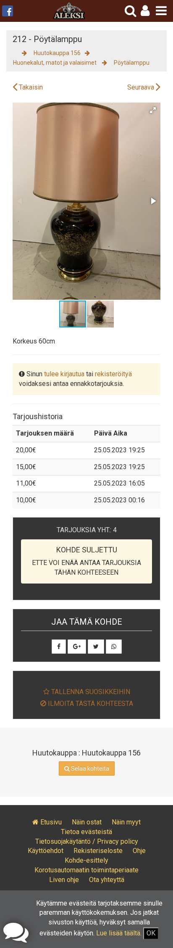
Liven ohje (64, 880)
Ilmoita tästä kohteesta (89, 704)
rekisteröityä (113, 374)
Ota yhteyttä (106, 880)
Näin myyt (126, 822)
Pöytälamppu (131, 62)
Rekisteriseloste (98, 851)
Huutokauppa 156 (57, 53)
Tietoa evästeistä (86, 832)
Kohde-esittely (86, 860)
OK (151, 933)
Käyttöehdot (45, 851)
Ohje (139, 851)
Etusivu (50, 822)
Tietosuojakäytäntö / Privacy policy (86, 841)
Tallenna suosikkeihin (90, 692)
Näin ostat (87, 822)
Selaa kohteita (89, 768)
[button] (145, 10)
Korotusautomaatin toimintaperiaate (86, 870)
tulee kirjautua (64, 374)
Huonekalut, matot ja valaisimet (55, 62)
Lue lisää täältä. (119, 933)
